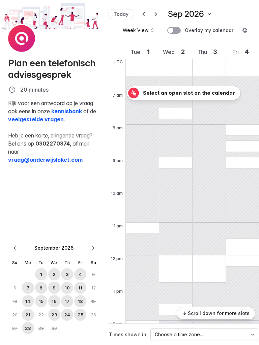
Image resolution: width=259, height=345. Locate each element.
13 (15, 301)
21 (27, 314)
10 (67, 287)
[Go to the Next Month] (93, 248)
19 (93, 301)
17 (67, 301)
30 (54, 328)
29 (41, 328)
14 (27, 301)
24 (67, 314)
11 (80, 287)
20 (15, 314)
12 (93, 287)
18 (80, 301)
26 (93, 314)
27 (15, 328)
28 (28, 328)
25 (80, 314)
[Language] (245, 30)
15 (41, 301)
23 (54, 314)
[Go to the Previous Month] (15, 248)
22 (41, 314)
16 (54, 301)
